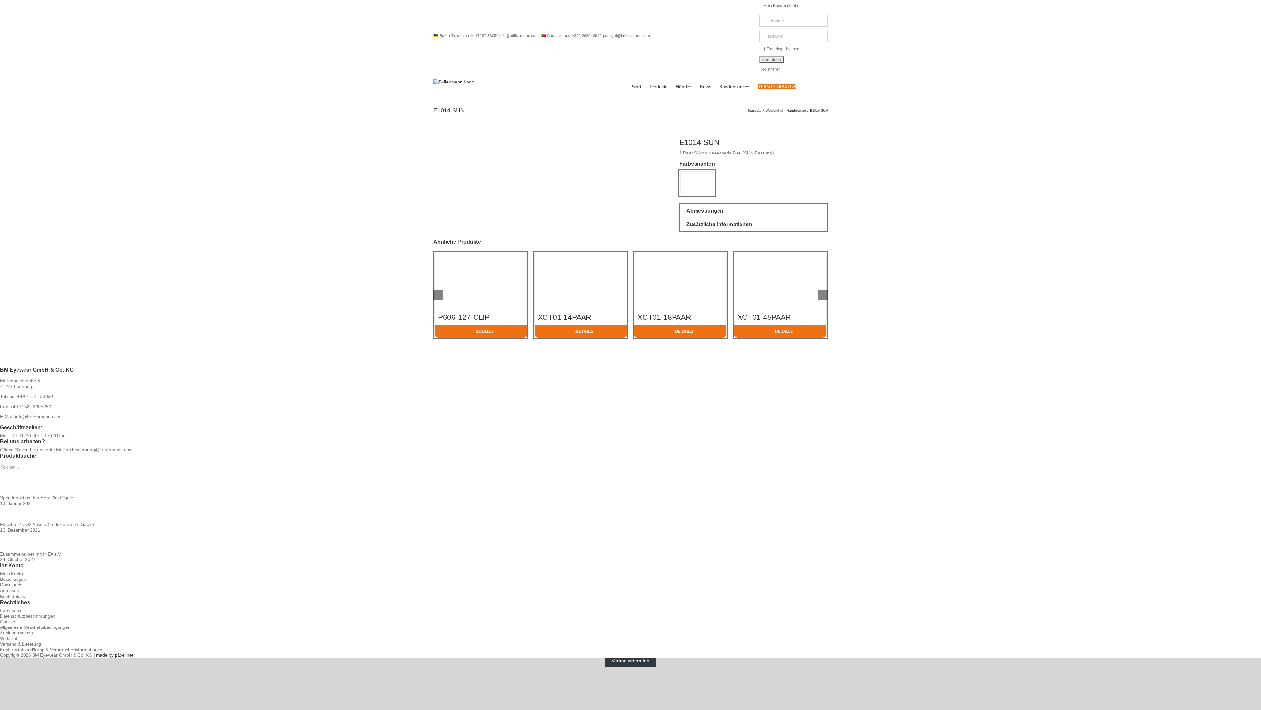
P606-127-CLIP (464, 317)
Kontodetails (12, 596)
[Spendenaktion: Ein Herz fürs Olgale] (630, 484)
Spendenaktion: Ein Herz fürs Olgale (36, 497)
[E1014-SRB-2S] (696, 177)
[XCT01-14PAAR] (581, 254)
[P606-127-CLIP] (481, 254)
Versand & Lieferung (20, 644)
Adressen (9, 590)
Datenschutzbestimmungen (27, 616)
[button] (817, 87)
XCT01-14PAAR (564, 317)
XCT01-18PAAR (664, 317)
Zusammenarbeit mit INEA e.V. (31, 553)
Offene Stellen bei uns (22, 449)
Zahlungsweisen (16, 632)
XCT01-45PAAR (764, 317)
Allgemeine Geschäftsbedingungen (35, 627)
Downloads (11, 584)
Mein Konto (11, 573)
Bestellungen (13, 579)
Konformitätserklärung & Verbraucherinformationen (51, 649)
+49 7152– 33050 (35, 396)
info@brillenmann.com (37, 416)
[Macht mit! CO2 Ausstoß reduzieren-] (630, 514)
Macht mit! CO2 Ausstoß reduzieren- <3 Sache (47, 524)
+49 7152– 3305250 (30, 406)
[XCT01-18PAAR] (680, 254)
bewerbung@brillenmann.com (102, 449)
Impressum (11, 610)
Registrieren (769, 69)
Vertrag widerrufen (630, 661)
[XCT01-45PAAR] (780, 254)
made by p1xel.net (114, 655)
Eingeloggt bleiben (782, 49)
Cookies (8, 621)
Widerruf (8, 638)
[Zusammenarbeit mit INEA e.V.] (630, 542)
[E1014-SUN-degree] (448, 141)
